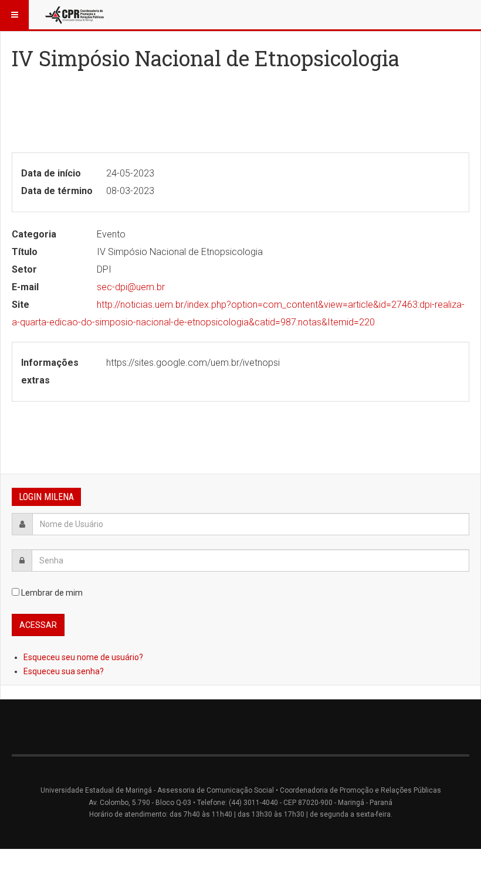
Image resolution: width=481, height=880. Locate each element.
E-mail (25, 287)
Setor (24, 269)
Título (25, 251)
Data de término (57, 190)
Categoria (34, 234)
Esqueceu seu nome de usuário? (83, 657)
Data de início (51, 173)
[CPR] (75, 14)
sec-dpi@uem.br (131, 287)
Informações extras (50, 371)
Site (20, 304)
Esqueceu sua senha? (63, 671)
